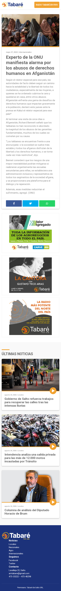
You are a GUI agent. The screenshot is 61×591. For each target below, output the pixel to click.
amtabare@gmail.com (19, 573)
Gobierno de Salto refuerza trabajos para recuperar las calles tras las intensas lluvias (29, 402)
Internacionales (25, 52)
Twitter (12, 563)
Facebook (13, 560)
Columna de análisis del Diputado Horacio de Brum (27, 511)
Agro (11, 550)
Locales (21, 395)
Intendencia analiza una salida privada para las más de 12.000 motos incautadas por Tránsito (30, 458)
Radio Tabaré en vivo (47, 5)
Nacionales (14, 547)
